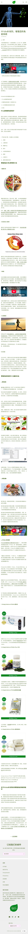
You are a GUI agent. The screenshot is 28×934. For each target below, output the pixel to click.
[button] (1, 2)
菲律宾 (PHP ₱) (13, 926)
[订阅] (23, 854)
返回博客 (14, 836)
